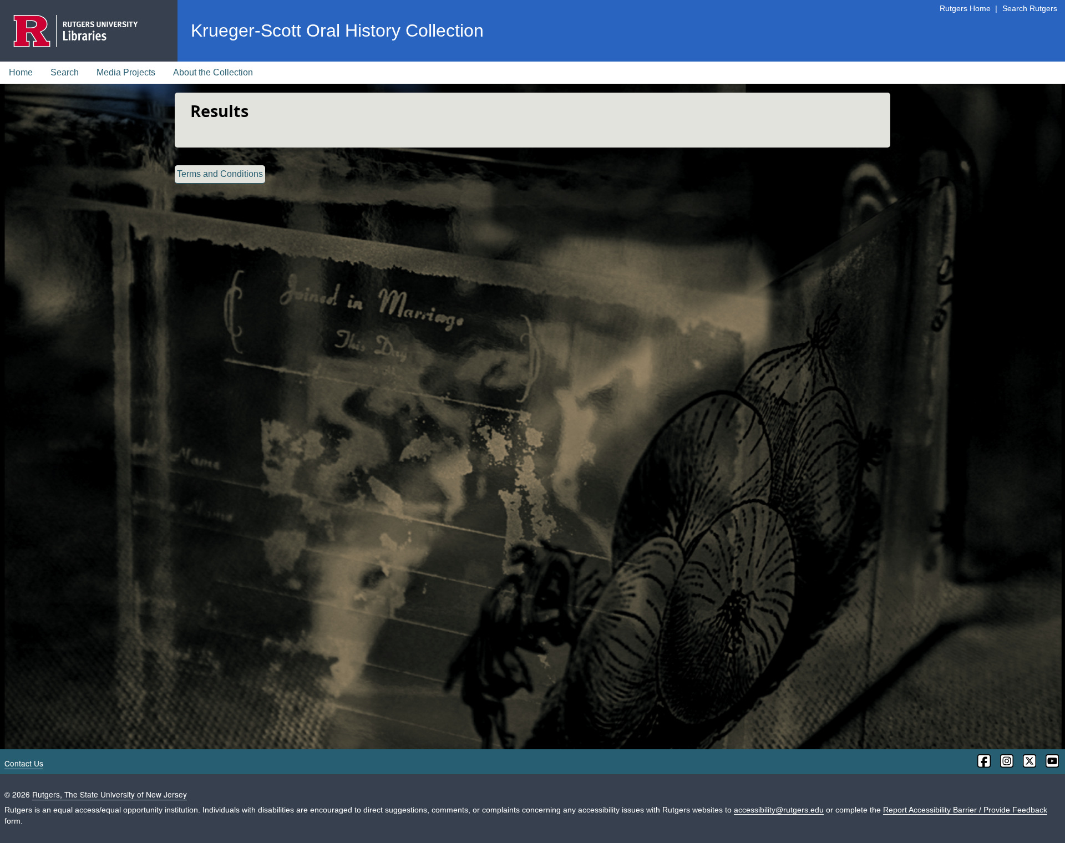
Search (64, 72)
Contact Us (23, 763)
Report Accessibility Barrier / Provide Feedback (965, 810)
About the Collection (213, 72)
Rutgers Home (965, 8)
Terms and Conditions (220, 174)
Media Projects (126, 72)
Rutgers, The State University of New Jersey (109, 794)
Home (21, 72)
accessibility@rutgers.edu (779, 810)
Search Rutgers (1029, 8)
